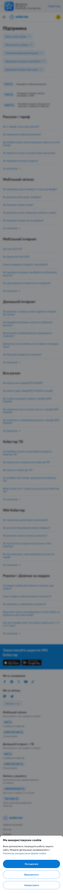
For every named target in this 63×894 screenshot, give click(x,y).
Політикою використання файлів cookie (24, 853)
